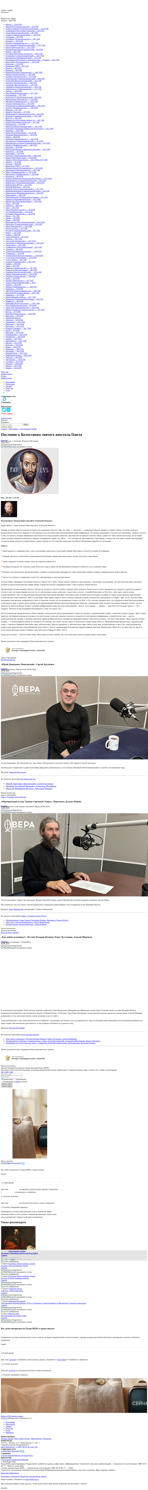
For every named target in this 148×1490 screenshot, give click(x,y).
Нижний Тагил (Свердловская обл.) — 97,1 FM (24, 189)
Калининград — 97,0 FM (15, 124)
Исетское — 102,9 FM (14, 345)
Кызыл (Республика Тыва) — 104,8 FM (21, 158)
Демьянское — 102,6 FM (15, 337)
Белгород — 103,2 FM (14, 41)
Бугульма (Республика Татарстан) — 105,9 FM (24, 54)
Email (3, 1174)
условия (17, 1082)
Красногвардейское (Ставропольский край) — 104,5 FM (28, 149)
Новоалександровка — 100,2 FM (18, 355)
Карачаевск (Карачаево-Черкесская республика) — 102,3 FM (29, 129)
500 (2, 1072)
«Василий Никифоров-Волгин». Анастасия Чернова (29, 788)
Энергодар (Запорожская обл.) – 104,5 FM (22, 308)
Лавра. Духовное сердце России (13, 797)
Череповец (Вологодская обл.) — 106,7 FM (22, 303)
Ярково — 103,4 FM (13, 368)
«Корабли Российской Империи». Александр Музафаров (31, 786)
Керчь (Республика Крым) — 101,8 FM (21, 133)
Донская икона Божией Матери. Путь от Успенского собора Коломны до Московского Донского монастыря (43, 1303)
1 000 (6, 1072)
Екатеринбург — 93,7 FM (16, 95)
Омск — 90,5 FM (12, 204)
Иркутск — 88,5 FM (13, 118)
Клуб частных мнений (10, 933)
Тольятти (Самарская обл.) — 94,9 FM (20, 276)
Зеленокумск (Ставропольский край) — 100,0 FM (25, 106)
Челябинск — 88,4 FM (14, 301)
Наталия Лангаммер (17, 1028)
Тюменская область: (13, 318)
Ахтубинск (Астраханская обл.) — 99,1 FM (23, 39)
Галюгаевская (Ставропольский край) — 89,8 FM (25, 79)
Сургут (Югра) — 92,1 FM (16, 260)
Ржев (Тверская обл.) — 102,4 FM (19, 226)
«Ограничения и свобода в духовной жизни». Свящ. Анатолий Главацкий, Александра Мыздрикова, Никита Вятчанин (53, 1041)
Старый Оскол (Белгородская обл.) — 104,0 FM (24, 256)
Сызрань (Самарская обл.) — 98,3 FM (20, 262)
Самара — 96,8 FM (13, 235)
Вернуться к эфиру (8, 19)
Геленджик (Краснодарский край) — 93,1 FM (23, 81)
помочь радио (6, 374)
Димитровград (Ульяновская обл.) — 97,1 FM (23, 89)
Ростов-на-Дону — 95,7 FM (16, 229)
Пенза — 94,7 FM (12, 216)
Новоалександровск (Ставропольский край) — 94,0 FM (27, 191)
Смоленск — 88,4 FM (14, 249)
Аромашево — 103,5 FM (15, 322)
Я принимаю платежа (15, 1082)
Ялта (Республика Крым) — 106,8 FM (20, 314)
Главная (4, 429)
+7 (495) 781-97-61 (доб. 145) (26, 1447)
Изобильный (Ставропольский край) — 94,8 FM (25, 114)
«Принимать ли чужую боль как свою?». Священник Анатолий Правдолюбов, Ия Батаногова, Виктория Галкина (51, 1043)
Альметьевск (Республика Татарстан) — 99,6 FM (25, 31)
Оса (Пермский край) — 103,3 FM (19, 212)
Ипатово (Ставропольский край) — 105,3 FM (23, 116)
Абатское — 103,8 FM (14, 320)
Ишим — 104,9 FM (13, 347)
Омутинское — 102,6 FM (15, 360)
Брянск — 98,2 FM (13, 52)
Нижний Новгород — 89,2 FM (18, 187)
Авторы (9, 386)
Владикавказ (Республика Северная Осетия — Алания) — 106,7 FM (32, 60)
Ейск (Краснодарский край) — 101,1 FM (22, 93)
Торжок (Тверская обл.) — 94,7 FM (19, 281)
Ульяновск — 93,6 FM (14, 289)
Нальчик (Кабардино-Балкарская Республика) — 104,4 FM (29, 179)
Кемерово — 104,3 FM (14, 131)
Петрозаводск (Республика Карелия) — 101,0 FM (25, 222)
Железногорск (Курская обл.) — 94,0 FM (21, 99)
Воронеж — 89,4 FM (14, 70)
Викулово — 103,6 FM (14, 333)
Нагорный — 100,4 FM (15, 351)
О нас (8, 390)
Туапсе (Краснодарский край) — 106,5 (21, 283)
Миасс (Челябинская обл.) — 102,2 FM (21, 172)
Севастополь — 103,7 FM (16, 245)
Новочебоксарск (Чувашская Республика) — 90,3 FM (27, 197)
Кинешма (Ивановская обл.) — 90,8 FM (21, 135)
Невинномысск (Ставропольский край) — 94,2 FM (26, 181)
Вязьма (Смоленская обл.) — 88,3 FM (20, 75)
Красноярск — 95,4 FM (15, 154)
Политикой (8, 1192)
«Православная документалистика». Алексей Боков (26, 924)
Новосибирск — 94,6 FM (15, 195)
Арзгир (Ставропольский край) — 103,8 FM (23, 35)
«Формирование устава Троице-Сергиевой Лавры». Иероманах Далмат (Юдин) (37, 920)
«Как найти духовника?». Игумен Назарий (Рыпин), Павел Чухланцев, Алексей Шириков (41, 1039)
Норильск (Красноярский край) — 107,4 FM (23, 199)
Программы (10, 382)
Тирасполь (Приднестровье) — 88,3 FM (21, 270)
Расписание (10, 384)
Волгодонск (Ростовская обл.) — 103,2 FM (22, 62)
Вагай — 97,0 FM (12, 330)
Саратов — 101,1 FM (14, 239)
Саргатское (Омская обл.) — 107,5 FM (21, 241)
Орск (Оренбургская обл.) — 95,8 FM (20, 210)
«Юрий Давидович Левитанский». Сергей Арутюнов (29, 784)
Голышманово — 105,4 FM (16, 335)
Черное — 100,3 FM (13, 366)
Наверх (4, 1416)
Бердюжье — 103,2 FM (15, 326)
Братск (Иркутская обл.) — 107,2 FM (20, 47)
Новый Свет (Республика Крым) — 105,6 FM (23, 201)
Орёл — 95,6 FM (12, 208)
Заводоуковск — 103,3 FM (16, 341)
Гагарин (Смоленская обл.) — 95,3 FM (21, 77)
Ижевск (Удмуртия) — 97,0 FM (18, 112)
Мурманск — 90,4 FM (14, 176)
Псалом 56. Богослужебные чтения (15, 1278)
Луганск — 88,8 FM (13, 164)
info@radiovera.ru (7, 1447)
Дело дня (4, 372)
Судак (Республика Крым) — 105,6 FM (21, 258)
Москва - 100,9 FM (8, 21)
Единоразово (21, 1079)
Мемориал (10, 1433)
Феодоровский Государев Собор (13, 1316)
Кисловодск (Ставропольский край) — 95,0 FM (24, 141)
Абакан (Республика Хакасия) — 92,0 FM (22, 27)
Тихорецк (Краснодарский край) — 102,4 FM (23, 272)
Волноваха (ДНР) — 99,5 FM (17, 66)
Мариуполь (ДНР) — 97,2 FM (17, 166)
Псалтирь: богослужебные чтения (21, 1264)
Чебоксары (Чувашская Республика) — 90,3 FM (24, 299)
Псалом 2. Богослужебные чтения (14, 1266)
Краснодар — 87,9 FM (14, 152)
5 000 (11, 1072)
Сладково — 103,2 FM (14, 362)
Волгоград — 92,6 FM (14, 64)
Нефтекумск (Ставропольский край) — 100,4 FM (25, 183)
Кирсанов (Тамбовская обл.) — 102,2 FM (22, 139)
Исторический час (8, 660)
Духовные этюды (15, 1289)
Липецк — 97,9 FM (13, 162)
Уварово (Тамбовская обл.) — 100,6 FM (21, 287)
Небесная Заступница (16, 1301)
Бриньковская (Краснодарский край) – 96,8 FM (24, 50)
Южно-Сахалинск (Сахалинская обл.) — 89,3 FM (25, 310)
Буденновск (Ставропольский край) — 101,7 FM (25, 56)
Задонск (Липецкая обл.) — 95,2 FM (20, 104)
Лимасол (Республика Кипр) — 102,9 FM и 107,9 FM (26, 160)
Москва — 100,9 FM (14, 25)
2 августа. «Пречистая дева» (12, 1291)
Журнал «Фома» (7, 1439)
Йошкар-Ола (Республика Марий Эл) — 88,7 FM (25, 120)
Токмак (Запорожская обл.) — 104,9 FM (21, 274)
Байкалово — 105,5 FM (15, 324)
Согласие (14, 1189)
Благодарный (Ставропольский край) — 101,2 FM (25, 45)
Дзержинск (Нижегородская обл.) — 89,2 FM (23, 87)
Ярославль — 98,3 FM (14, 316)
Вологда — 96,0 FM (13, 68)
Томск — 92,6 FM (13, 278)
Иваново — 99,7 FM (14, 110)
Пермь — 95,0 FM (13, 218)
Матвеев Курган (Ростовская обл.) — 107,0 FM (24, 168)
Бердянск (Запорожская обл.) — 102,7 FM (22, 43)
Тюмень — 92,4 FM (13, 285)
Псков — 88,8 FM (13, 220)
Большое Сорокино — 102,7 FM (18, 328)
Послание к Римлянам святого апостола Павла (19, 1253)
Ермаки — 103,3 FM (14, 339)
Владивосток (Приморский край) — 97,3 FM (23, 58)
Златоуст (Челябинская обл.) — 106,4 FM (22, 108)
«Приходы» (47, 1439)
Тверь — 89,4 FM (12, 266)
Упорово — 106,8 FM (14, 364)
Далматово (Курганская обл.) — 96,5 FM (22, 85)
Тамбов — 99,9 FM (13, 264)
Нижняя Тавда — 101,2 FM (16, 353)
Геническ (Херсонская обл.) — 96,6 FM (21, 83)
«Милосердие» (36, 1439)
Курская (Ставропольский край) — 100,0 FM (23, 156)
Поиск (26, 424)
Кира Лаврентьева (16, 909)
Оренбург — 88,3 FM (14, 206)
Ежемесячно (8, 1079)
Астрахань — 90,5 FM (14, 37)
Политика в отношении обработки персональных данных (24, 1476)
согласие (14, 1203)
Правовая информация (10, 1473)
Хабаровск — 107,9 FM (15, 295)
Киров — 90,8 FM (13, 137)
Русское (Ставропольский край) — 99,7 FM (23, 231)
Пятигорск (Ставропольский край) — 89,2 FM (24, 224)
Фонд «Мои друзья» (22, 1439)
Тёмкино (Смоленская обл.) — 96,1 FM (21, 268)
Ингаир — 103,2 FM (14, 343)
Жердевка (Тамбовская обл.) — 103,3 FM (22, 102)
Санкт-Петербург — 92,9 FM (17, 237)
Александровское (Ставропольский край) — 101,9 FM (27, 29)
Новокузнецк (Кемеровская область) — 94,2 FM (24, 193)
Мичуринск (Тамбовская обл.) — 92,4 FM (22, 174)
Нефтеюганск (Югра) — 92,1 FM (18, 185)
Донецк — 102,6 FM (14, 91)
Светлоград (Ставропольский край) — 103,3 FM (25, 243)
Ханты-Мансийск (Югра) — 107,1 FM (21, 297)
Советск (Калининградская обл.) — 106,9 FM (23, 251)
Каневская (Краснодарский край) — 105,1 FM (24, 127)
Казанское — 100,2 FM (15, 349)
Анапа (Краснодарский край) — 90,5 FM (22, 33)
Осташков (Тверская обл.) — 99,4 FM (20, 214)
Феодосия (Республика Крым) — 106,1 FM (22, 293)
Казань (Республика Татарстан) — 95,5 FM (22, 122)
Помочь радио (7, 1084)
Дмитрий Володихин (17, 772)
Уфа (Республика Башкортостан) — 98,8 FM (23, 291)
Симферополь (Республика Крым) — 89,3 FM (24, 247)
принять (4, 1488)
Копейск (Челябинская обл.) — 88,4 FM (21, 145)
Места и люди (13, 1314)
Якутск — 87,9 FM (13, 312)
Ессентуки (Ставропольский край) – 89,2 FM (23, 97)
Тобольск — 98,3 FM (14, 358)
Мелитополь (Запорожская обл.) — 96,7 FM (23, 170)
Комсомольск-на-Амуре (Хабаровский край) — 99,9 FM (28, 143)
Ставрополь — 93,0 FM (15, 253)
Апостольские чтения (28, 429)
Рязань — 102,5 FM (13, 233)
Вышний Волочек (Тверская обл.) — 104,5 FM (24, 72)
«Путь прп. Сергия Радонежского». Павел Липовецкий (27, 922)
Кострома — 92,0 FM (14, 147)
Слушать (4, 1251)
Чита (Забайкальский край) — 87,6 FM (21, 306)
